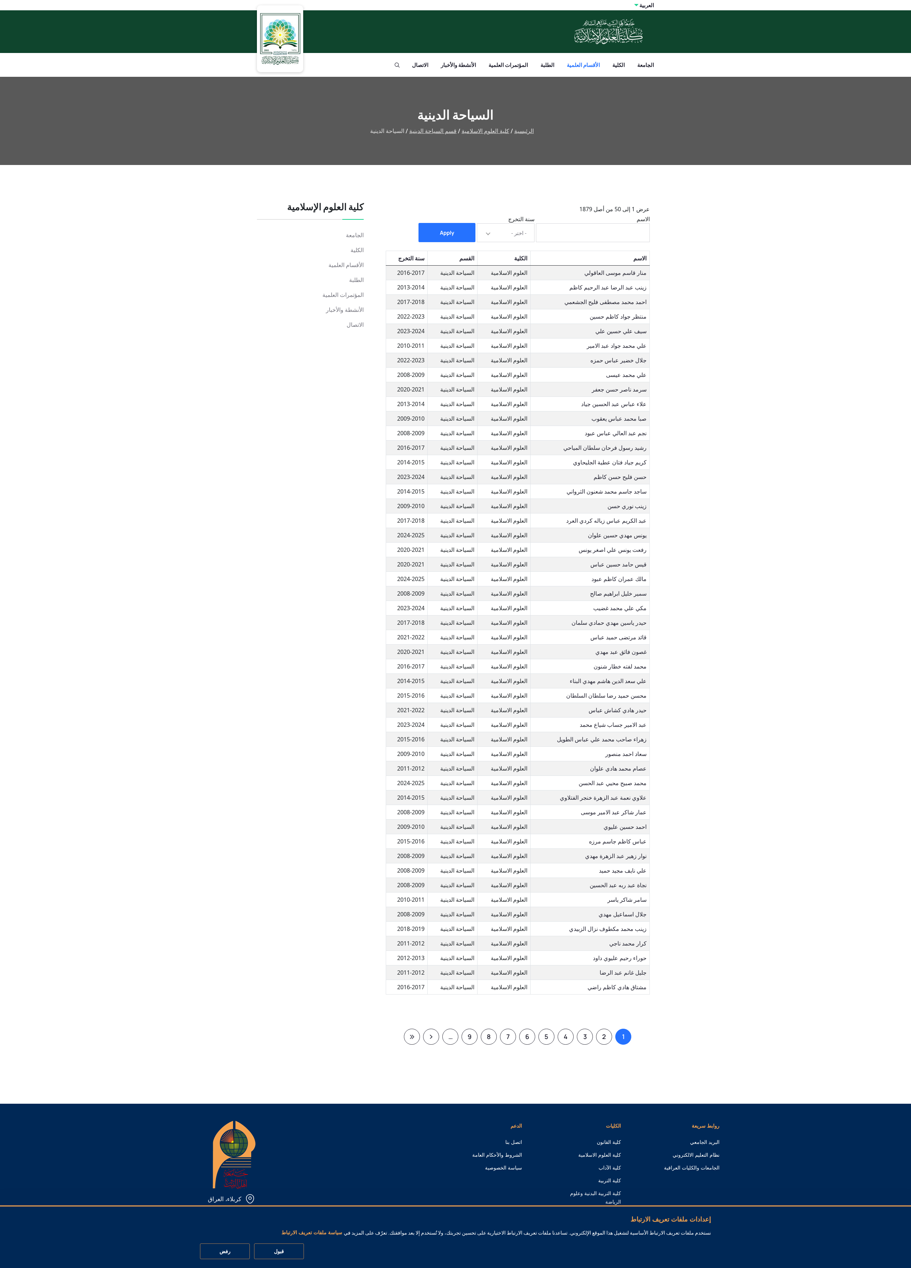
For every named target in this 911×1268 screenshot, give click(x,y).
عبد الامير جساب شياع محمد (613, 725)
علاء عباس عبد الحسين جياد (614, 404)
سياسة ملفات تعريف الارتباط (311, 1233)
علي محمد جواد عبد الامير (617, 346)
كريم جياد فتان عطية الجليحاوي (610, 462)
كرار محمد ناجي (628, 943)
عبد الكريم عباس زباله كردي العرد (606, 520)
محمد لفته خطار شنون (620, 666)
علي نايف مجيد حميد (623, 870)
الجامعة (645, 65)
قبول (279, 1251)
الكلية (618, 65)
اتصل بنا (513, 1142)
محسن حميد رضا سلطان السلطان (606, 695)
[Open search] (397, 65)
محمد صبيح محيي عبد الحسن (613, 783)
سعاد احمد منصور (626, 754)
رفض (225, 1251)
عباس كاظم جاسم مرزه (618, 841)
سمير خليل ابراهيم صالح (618, 593)
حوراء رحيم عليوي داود (620, 958)
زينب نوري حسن (627, 506)
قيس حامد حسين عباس (618, 564)
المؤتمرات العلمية (508, 65)
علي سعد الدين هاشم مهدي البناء (608, 681)
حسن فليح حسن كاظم (620, 477)
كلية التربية (609, 1180)
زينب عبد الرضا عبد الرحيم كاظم (608, 287)
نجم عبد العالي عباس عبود (616, 433)
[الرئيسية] (234, 1154)
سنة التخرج (521, 219)
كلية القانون (609, 1142)
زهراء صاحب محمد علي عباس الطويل (602, 739)
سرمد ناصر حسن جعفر (619, 389)
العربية (646, 5)
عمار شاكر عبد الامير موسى (614, 812)
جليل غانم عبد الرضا (623, 972)
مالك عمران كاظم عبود (619, 579)
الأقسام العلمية (583, 65)
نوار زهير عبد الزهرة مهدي (616, 856)
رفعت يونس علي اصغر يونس (613, 550)
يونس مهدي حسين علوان (617, 535)
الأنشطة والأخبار (458, 65)
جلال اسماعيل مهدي (623, 914)
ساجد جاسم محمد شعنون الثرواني (607, 491)
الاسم (643, 219)
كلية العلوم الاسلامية (485, 131)
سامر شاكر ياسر (627, 900)
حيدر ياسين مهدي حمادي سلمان (609, 623)
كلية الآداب (610, 1168)
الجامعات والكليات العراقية (692, 1168)
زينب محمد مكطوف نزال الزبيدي (608, 929)
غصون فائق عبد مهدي (621, 652)
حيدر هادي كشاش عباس (618, 710)
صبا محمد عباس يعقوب (619, 418)
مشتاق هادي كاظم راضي (617, 987)
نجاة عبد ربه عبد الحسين (618, 885)
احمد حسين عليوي (625, 827)
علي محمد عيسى (626, 375)
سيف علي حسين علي (621, 331)
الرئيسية (524, 131)
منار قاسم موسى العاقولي (615, 273)
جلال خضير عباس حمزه (618, 360)
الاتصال (420, 65)
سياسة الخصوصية (503, 1168)
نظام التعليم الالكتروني (696, 1155)
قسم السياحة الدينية (433, 131)
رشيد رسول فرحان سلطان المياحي (605, 448)
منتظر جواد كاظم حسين (618, 316)
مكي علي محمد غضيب (620, 608)
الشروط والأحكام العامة (497, 1155)
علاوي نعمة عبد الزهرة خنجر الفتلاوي (603, 797)
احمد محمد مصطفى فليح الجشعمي (605, 302)
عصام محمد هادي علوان (618, 768)
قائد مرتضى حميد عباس (618, 637)
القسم (466, 258)
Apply (447, 232)
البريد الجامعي (705, 1142)
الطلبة (547, 65)
